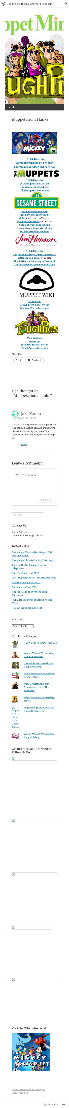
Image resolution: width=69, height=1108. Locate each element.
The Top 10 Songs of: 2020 (25, 573)
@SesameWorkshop (28, 221)
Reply (24, 444)
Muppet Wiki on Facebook (34, 308)
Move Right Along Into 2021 (26, 582)
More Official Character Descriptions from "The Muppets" (36, 687)
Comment (45, 499)
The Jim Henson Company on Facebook (34, 261)
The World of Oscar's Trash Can (40, 643)
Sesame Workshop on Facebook (34, 228)
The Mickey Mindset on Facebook (34, 167)
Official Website (36, 159)
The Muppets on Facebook (34, 187)
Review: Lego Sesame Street (27, 607)
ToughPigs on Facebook (34, 348)
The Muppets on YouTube (34, 190)
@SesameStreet (28, 218)
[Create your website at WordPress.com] (34, 4)
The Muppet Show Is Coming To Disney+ (33, 560)
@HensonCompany (28, 257)
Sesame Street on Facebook (34, 224)
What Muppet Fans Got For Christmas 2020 (34, 577)
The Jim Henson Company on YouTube (34, 264)
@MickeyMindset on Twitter (34, 162)
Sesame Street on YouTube (34, 231)
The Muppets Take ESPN (24, 587)
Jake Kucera (31, 414)
